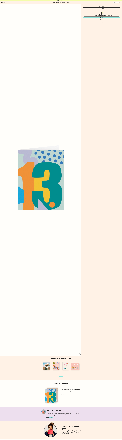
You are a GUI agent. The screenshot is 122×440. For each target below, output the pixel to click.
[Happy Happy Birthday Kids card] (56, 366)
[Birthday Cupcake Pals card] (75, 366)
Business (67, 2)
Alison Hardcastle (102, 6)
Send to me (101, 19)
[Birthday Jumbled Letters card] (66, 366)
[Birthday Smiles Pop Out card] (47, 366)
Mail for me (101, 17)
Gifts (60, 2)
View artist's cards (49, 417)
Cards (54, 2)
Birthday (57, 2)
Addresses (63, 2)
